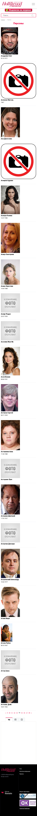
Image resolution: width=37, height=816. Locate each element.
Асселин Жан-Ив (7, 342)
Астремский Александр (10, 579)
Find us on (8, 793)
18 (29, 713)
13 (17, 713)
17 (27, 713)
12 (14, 713)
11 (12, 713)
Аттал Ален (5, 671)
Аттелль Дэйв (6, 704)
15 (22, 713)
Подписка (22, 774)
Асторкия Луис (6, 479)
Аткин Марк (5, 618)
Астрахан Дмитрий (8, 516)
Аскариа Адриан (7, 180)
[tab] (9, 720)
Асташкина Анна (7, 452)
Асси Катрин (5, 377)
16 (24, 713)
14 (19, 713)
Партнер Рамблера (25, 808)
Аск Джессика (6, 139)
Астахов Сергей (7, 413)
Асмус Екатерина (7, 254)
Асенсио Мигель (7, 100)
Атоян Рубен (6, 643)
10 (9, 713)
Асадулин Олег (6, 56)
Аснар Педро (6, 314)
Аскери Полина (6, 215)
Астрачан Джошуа (8, 544)
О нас (21, 769)
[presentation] (9, 720)
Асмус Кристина (7, 286)
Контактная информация (25, 771)
